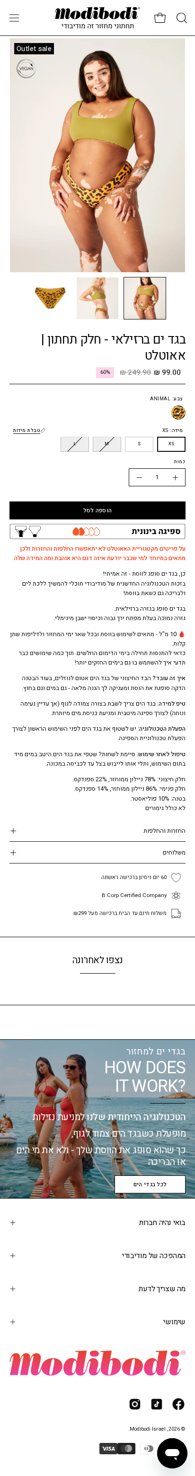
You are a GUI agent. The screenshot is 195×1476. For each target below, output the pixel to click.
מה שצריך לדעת (162, 1289)
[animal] (178, 413)
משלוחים (174, 852)
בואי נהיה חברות (162, 1222)
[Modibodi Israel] (97, 17)
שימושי (174, 1322)
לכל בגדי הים (150, 1184)
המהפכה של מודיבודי (154, 1255)
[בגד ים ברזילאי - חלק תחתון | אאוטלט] (145, 298)
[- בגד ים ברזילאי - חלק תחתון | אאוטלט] (139, 477)
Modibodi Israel (148, 1429)
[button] (180, 18)
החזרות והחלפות (164, 830)
